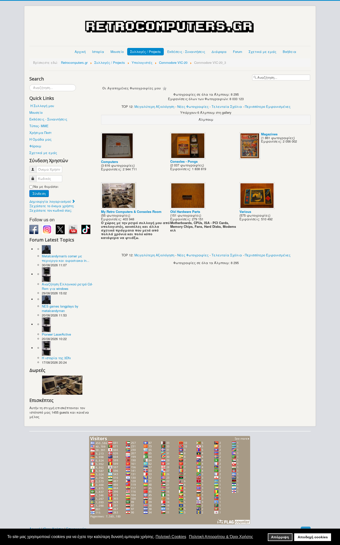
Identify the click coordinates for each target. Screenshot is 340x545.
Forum (237, 51)
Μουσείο (117, 51)
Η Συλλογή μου (42, 105)
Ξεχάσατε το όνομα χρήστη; (51, 205)
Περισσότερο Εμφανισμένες (267, 106)
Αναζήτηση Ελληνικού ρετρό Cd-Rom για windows (67, 286)
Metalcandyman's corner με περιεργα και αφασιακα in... (65, 258)
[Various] (257, 207)
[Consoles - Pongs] (188, 157)
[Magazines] (250, 157)
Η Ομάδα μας (40, 139)
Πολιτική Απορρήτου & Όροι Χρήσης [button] (221, 537)
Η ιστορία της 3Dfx (56, 357)
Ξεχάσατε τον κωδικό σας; (50, 210)
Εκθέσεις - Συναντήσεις (186, 51)
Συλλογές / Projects (145, 51)
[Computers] (118, 157)
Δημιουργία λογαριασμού (50, 201)
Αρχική (80, 51)
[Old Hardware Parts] (188, 207)
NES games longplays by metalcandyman (60, 308)
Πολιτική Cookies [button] (171, 537)
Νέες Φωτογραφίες (193, 106)
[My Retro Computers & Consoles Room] (119, 207)
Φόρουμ (35, 146)
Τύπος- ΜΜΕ (39, 125)
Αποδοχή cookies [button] (313, 537)
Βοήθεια (289, 51)
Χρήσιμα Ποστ (40, 132)
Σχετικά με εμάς (262, 51)
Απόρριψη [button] (280, 537)
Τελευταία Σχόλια (227, 106)
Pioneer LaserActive (56, 334)
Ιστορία (98, 51)
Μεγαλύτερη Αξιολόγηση (154, 106)
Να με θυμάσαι (45, 186)
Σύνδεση (39, 193)
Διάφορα (219, 51)
